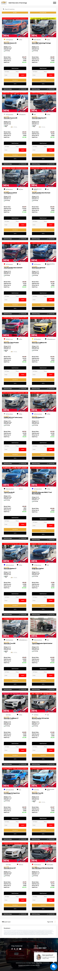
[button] (27, 27)
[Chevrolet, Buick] (4, 3)
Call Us (15, 83)
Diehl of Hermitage (8, 89)
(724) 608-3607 (40, 948)
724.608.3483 (23, 89)
